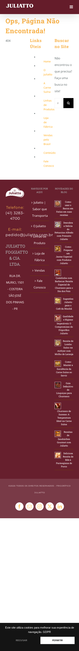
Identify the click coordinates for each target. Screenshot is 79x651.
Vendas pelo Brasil (48, 139)
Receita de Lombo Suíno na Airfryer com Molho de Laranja (64, 347)
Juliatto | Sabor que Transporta (39, 209)
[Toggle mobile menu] (71, 7)
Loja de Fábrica (40, 256)
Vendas (40, 270)
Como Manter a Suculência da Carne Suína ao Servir (64, 368)
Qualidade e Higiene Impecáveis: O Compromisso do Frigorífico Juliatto (64, 325)
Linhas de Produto (39, 239)
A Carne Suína (47, 87)
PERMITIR (57, 640)
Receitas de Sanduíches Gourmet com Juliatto (65, 438)
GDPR (47, 632)
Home (47, 61)
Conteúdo (49, 152)
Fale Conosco (40, 284)
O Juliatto (39, 226)
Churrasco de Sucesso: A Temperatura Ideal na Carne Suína (64, 418)
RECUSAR (21, 640)
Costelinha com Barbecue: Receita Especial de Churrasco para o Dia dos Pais (64, 284)
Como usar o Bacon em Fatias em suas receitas (64, 208)
